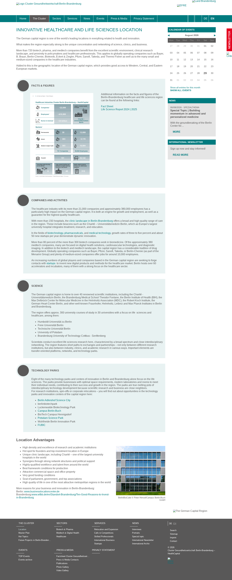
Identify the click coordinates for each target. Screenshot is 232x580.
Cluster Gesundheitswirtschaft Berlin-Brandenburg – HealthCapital (191, 552)
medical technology (100, 233)
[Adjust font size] (198, 18)
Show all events (180, 90)
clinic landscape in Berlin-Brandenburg (91, 220)
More (176, 131)
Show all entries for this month (185, 87)
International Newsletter (186, 142)
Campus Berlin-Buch (49, 410)
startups (51, 263)
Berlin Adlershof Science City (54, 400)
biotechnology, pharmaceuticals (65, 233)
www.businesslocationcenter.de (41, 491)
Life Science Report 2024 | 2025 (119, 109)
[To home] (48, 5)
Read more (180, 154)
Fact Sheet (107, 106)
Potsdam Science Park (50, 418)
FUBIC (41, 425)
